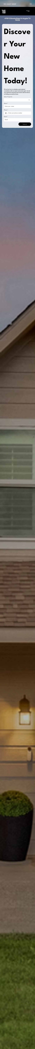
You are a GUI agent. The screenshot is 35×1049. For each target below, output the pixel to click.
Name (6, 103)
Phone (6, 110)
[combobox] (17, 100)
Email (5, 116)
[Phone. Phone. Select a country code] (6, 113)
